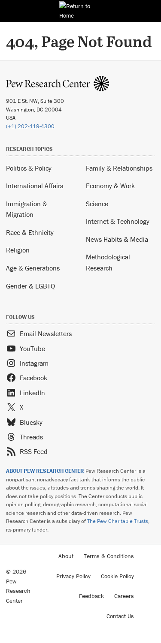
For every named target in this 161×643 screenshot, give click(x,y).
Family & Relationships (119, 168)
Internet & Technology (117, 221)
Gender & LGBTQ (30, 286)
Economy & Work (110, 185)
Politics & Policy (29, 168)
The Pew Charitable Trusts (117, 521)
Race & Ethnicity (30, 232)
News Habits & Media (117, 239)
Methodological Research (108, 262)
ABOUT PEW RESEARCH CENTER (45, 471)
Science (97, 203)
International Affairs (34, 185)
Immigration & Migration (26, 209)
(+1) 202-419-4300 (30, 126)
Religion (18, 250)
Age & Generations (33, 268)
